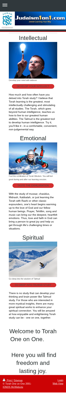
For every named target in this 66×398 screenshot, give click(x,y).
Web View (58, 383)
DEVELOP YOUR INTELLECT (33, 86)
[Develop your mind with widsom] (33, 60)
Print (9, 380)
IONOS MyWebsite (13, 387)
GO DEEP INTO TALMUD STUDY (33, 285)
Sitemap (18, 380)
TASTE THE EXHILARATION (33, 185)
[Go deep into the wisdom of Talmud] (33, 259)
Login (60, 380)
